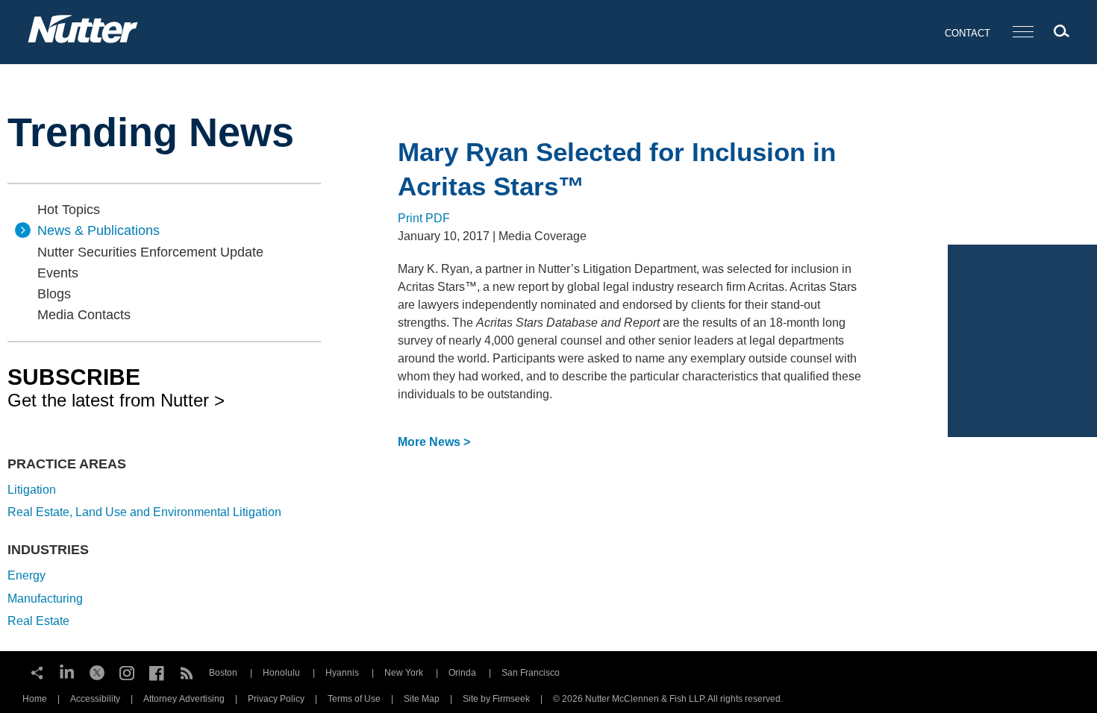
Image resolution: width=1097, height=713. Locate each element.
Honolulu (281, 673)
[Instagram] (126, 671)
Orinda (462, 673)
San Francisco (530, 673)
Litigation (31, 489)
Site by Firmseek (496, 699)
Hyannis (342, 673)
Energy (26, 575)
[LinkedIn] (67, 671)
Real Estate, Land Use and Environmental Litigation (144, 512)
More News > (434, 442)
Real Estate (38, 621)
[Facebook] (156, 671)
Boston (223, 673)
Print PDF (424, 218)
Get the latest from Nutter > (116, 387)
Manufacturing (45, 598)
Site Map (422, 699)
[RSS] (186, 671)
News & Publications (98, 230)
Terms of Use (354, 699)
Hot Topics (68, 209)
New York (403, 673)
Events (57, 273)
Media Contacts (84, 314)
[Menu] (1023, 32)
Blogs (54, 293)
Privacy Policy (276, 699)
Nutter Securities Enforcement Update (150, 252)
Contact (967, 33)
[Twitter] (97, 671)
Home (34, 699)
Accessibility (95, 699)
